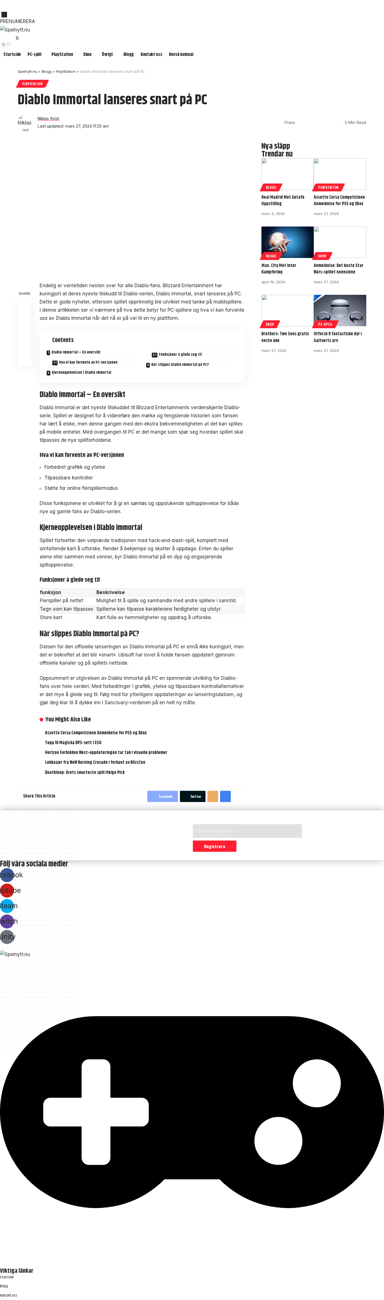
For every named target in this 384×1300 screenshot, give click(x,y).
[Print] (327, 122)
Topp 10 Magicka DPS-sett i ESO (73, 742)
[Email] (318, 122)
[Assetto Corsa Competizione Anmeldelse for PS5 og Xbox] (340, 174)
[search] (192, 14)
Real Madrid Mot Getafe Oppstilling (282, 200)
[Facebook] (4, 38)
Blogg (271, 187)
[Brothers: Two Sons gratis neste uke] (287, 310)
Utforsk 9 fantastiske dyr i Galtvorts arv (338, 337)
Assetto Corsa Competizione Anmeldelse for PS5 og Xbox (96, 733)
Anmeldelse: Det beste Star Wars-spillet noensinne (338, 269)
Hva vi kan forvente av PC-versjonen (88, 362)
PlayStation (32, 83)
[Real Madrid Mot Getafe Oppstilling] (287, 174)
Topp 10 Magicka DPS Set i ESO (170, 3)
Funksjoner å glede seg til (180, 355)
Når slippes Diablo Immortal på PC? (180, 365)
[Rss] (17, 38)
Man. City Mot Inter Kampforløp (278, 269)
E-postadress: (208, 820)
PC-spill (325, 324)
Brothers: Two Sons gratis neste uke (285, 337)
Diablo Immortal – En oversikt (76, 352)
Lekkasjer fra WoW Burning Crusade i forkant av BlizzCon (95, 762)
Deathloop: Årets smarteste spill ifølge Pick (85, 772)
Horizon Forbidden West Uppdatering (111, 3)
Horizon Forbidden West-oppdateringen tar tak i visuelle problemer (106, 752)
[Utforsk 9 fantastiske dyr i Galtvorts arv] (340, 310)
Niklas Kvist (48, 118)
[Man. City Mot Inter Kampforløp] (287, 242)
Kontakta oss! (11, 9)
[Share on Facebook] (301, 122)
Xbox (322, 255)
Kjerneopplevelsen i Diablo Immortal (81, 373)
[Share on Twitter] (309, 122)
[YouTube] (11, 38)
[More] (336, 122)
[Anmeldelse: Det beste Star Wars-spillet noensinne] (340, 242)
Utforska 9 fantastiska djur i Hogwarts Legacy (38, 3)
